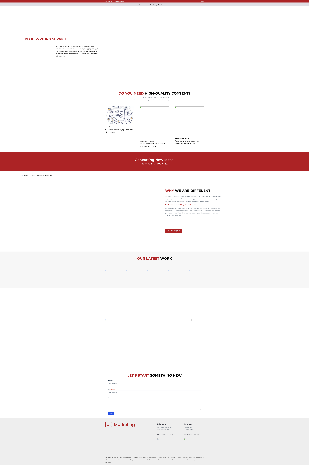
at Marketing (109, 457)
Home (141, 5)
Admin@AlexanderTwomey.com (165, 434)
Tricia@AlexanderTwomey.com (191, 434)
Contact (168, 5)
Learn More (173, 231)
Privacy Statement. (133, 457)
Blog (162, 5)
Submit (111, 413)
